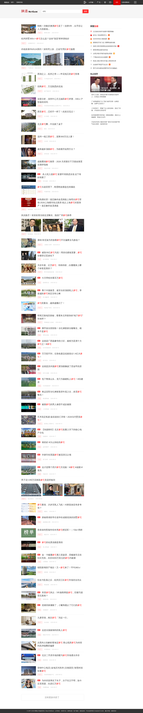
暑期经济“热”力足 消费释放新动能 (104, 42)
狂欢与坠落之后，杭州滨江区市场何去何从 (59, 580)
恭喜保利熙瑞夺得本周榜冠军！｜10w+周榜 (59, 529)
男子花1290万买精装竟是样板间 (38, 479)
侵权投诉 (113, 711)
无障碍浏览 (19, 2)
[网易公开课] (91, 2)
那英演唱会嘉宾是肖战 (100, 50)
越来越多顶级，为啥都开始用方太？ (56, 149)
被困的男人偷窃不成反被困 (56, 404)
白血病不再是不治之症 (100, 64)
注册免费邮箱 (125, 2)
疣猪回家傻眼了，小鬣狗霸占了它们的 (61, 605)
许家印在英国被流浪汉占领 (56, 454)
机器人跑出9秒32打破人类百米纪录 (104, 61)
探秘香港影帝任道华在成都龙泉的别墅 (61, 517)
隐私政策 (82, 711)
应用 (12, 2)
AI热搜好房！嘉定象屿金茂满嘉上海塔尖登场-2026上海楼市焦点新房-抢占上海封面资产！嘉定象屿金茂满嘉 (59, 202)
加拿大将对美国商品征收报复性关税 (105, 46)
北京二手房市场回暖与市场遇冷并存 (60, 655)
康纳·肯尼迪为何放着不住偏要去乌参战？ (58, 240)
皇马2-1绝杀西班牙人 (100, 35)
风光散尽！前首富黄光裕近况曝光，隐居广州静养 (46, 215)
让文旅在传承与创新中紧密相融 (103, 31)
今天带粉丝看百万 (52, 277)
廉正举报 (107, 711)
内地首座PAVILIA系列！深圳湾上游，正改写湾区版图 (48, 49)
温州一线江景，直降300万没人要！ (55, 136)
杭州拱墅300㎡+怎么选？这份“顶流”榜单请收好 (45, 38)
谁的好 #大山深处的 (53, 442)
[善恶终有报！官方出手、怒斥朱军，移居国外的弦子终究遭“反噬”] (106, 84)
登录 (117, 2)
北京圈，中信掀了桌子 (50, 124)
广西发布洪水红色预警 (100, 57)
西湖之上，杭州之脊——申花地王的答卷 (58, 73)
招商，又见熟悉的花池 (50, 86)
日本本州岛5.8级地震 (100, 39)
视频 (39, 181)
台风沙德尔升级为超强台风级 (102, 53)
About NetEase (49, 711)
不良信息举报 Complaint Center (95, 711)
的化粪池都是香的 (52, 542)
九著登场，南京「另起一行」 (53, 617)
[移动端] (85, 2)
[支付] (105, 2)
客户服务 (76, 711)
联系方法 (63, 711)
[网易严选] (99, 2)
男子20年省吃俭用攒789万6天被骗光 (105, 68)
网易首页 (6, 2)
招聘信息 (69, 711)
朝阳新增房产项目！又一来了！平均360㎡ (59, 567)
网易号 (40, 33)
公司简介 (57, 711)
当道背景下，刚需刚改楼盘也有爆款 (56, 186)
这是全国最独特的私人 (54, 630)
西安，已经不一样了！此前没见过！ (56, 111)
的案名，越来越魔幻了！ (51, 303)
